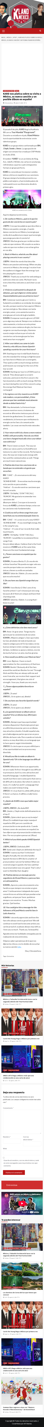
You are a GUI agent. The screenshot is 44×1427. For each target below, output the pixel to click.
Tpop (28, 994)
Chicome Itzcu (9, 103)
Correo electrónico (28, 1138)
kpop (17, 91)
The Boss (7, 1004)
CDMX (5, 994)
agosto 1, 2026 (15, 1041)
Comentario (8, 1108)
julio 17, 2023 (19, 103)
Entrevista (10, 956)
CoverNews (16, 1424)
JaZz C (6, 1080)
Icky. (19, 947)
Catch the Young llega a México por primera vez (21, 1039)
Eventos (23, 994)
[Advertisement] (22, 65)
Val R (6, 1297)
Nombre (7, 1137)
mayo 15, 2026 (14, 1412)
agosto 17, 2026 (14, 1004)
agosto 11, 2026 (13, 1297)
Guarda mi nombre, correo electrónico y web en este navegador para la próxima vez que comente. (21, 1163)
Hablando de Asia (18, 1287)
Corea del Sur (7, 1287)
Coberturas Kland (9, 91)
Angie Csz (7, 1041)
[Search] (40, 31)
